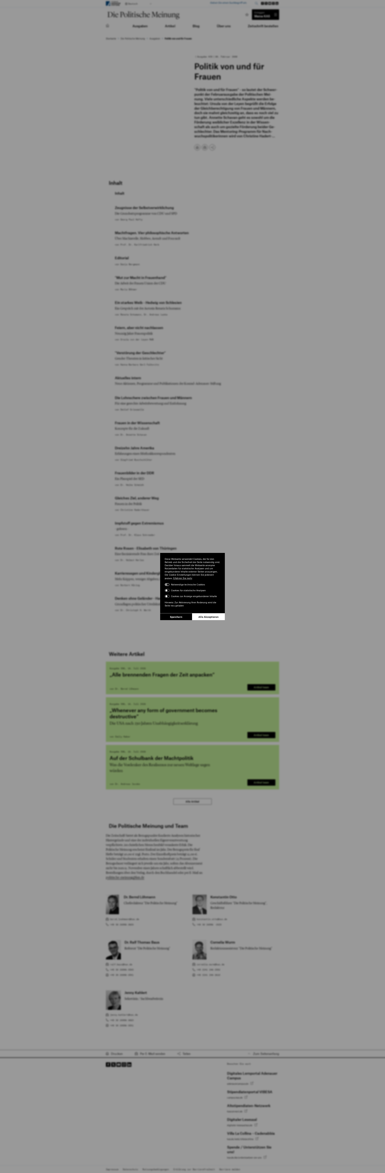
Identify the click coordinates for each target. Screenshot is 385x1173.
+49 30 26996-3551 (122, 974)
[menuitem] (110, 26)
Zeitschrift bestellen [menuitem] (263, 26)
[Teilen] (212, 147)
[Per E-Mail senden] (205, 147)
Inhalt (120, 193)
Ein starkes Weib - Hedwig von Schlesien (148, 302)
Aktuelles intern (128, 378)
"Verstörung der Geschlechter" (140, 353)
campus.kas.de (235, 1097)
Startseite (111, 38)
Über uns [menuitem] (224, 26)
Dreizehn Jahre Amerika (134, 448)
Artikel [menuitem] (170, 26)
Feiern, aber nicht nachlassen (139, 328)
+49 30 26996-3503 (122, 969)
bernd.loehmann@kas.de (124, 919)
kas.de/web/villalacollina (240, 1139)
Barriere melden (229, 1169)
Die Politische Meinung (133, 38)
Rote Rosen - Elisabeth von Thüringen (146, 548)
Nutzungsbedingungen (156, 1169)
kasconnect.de (235, 1111)
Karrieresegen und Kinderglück (140, 573)
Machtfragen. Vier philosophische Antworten (152, 233)
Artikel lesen (261, 687)
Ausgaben (154, 38)
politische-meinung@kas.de (125, 877)
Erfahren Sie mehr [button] (182, 578)
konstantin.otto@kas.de (212, 919)
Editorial (122, 258)
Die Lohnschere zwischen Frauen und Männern (153, 398)
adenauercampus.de (238, 1083)
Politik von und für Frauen (178, 38)
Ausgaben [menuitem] (140, 26)
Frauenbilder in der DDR (134, 473)
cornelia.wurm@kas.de (210, 964)
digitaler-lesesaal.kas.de (240, 1125)
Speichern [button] (176, 616)
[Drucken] (197, 147)
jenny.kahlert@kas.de (124, 1014)
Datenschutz (130, 1169)
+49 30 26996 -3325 (209, 924)
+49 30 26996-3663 (122, 1020)
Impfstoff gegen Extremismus (139, 523)
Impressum (112, 1169)
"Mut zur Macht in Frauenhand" (140, 277)
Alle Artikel (192, 801)
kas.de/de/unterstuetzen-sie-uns (244, 1157)
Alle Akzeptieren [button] (208, 616)
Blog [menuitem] (196, 26)
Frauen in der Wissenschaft (137, 423)
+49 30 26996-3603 (122, 924)
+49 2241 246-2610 (208, 974)
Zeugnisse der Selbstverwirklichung (144, 208)
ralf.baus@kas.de (121, 964)
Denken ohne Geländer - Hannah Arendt (148, 598)
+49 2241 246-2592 (208, 969)
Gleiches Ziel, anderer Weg (137, 498)
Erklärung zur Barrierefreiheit (194, 1169)
